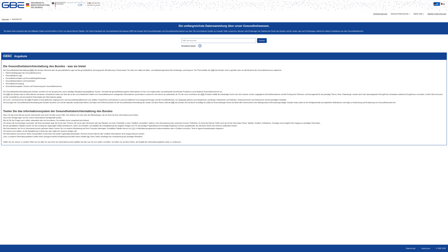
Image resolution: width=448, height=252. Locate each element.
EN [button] (444, 4)
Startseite (5, 19)
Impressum (425, 248)
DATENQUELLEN (380, 14)
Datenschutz (411, 248)
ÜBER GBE (418, 14)
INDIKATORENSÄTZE (400, 14)
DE (437, 4)
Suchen (262, 41)
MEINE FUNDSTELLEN (437, 14)
